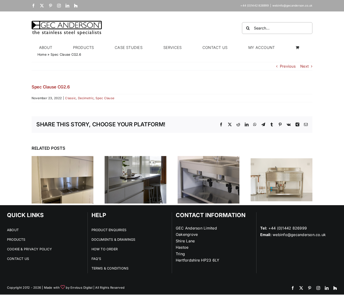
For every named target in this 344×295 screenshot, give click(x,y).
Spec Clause (104, 98)
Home (42, 54)
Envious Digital (81, 287)
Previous (288, 66)
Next (304, 66)
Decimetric (86, 98)
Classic (70, 98)
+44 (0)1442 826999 (287, 228)
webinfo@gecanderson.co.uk (292, 5)
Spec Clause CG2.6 (51, 86)
